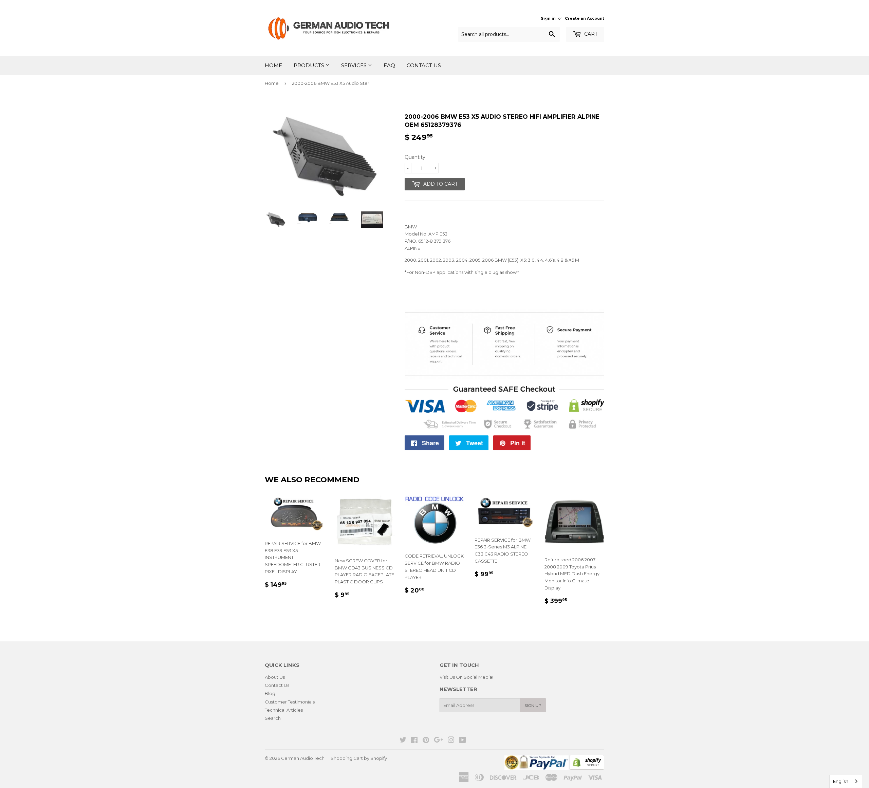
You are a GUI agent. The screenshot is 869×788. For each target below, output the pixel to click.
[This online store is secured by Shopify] (587, 768)
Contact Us (424, 65)
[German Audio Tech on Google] (438, 741)
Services (354, 65)
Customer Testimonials (290, 702)
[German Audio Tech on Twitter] (403, 741)
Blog (270, 693)
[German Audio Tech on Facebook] (414, 741)
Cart (590, 34)
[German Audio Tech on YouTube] (462, 741)
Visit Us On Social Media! (466, 677)
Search (273, 718)
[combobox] (845, 781)
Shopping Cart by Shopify (359, 758)
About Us (275, 677)
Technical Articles (284, 710)
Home (273, 65)
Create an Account (584, 18)
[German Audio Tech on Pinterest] (425, 741)
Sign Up (532, 705)
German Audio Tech (303, 758)
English (840, 781)
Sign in (548, 18)
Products (310, 65)
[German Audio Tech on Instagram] (451, 741)
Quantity (415, 157)
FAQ (389, 65)
